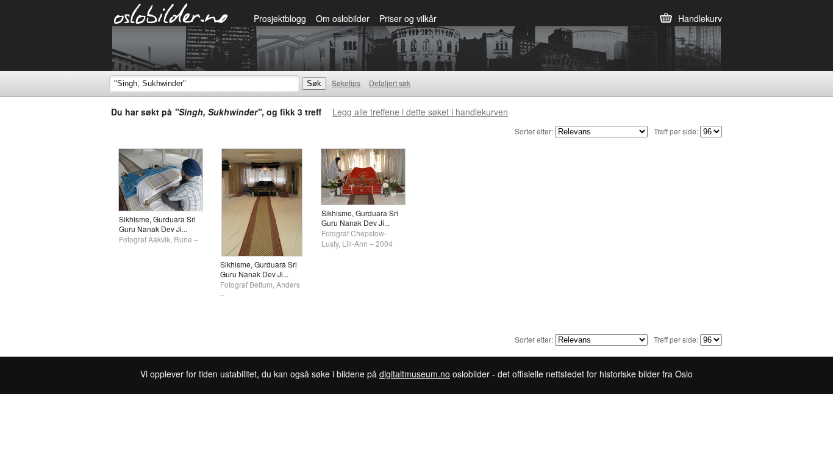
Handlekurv (700, 18)
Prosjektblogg (280, 18)
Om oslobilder (343, 18)
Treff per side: (676, 131)
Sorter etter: (534, 131)
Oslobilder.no (171, 13)
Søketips (346, 83)
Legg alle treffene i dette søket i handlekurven (420, 112)
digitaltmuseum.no (414, 374)
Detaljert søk (389, 83)
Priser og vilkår (408, 18)
